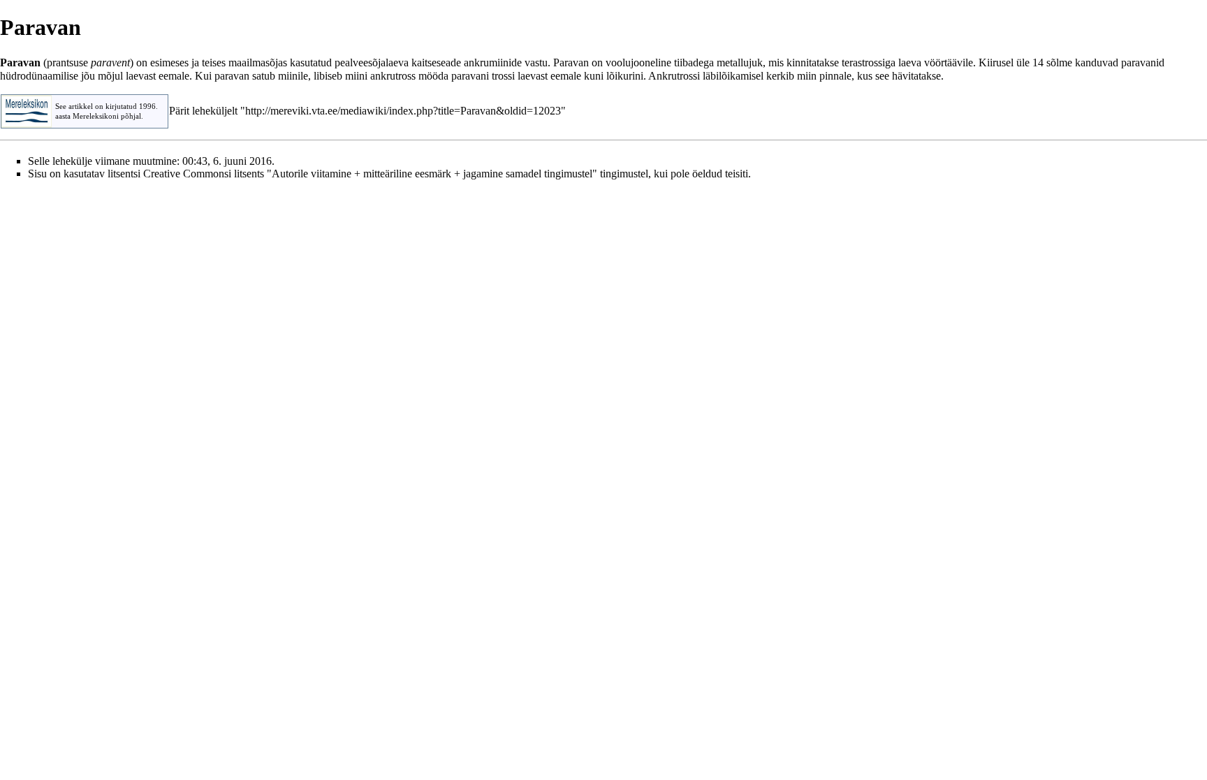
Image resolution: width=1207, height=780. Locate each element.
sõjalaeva (388, 62)
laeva (909, 62)
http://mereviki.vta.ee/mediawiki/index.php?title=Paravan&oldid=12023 (403, 111)
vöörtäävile (948, 62)
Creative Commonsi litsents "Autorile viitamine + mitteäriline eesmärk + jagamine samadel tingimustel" (370, 173)
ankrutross (393, 76)
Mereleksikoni (96, 116)
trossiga (878, 62)
